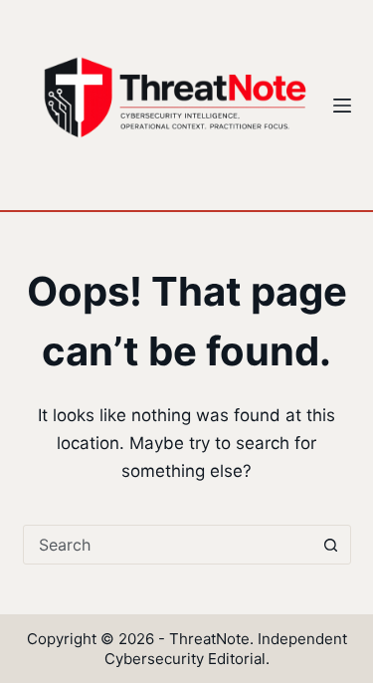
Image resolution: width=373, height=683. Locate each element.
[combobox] (168, 545)
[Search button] (331, 545)
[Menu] (342, 105)
